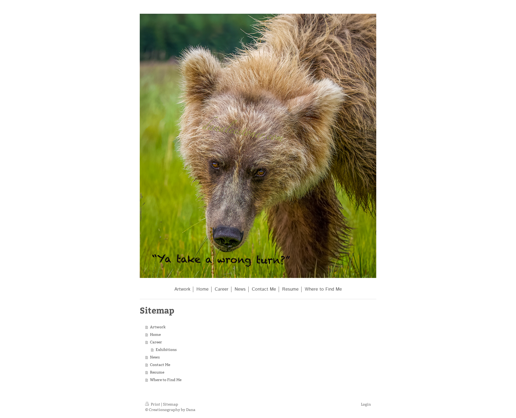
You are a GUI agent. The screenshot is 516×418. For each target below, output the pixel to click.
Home (155, 334)
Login (366, 404)
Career (156, 342)
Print (155, 404)
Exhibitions (166, 349)
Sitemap (170, 404)
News (155, 357)
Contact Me (160, 364)
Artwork (158, 327)
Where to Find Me (165, 379)
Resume (157, 372)
